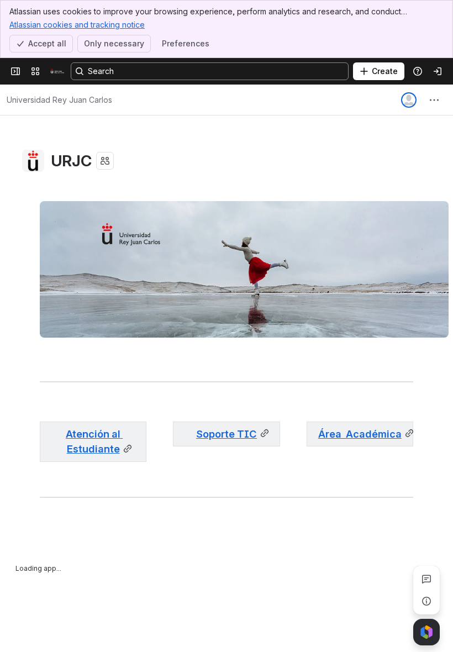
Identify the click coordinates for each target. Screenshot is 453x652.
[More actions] (434, 100)
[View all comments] (426, 579)
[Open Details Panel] (426, 601)
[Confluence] (57, 71)
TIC (226, 434)
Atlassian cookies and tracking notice (77, 24)
